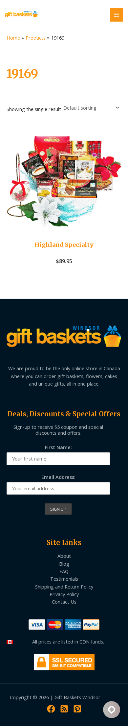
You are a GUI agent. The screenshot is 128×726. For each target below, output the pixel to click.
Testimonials (64, 578)
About (64, 556)
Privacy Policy (64, 594)
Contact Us (64, 601)
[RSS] (64, 709)
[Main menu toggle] (116, 14)
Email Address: (58, 477)
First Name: (58, 447)
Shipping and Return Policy (64, 586)
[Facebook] (51, 709)
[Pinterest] (77, 709)
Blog (64, 563)
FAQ (64, 571)
